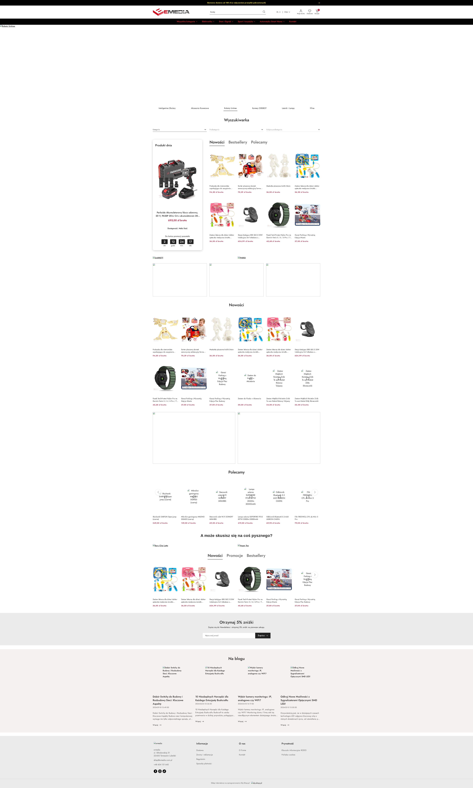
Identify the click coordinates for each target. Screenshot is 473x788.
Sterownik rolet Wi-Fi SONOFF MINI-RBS (164, 517)
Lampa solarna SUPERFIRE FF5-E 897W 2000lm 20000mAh (193, 517)
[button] (187, 22)
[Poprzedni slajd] (5, 65)
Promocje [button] (235, 555)
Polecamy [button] (236, 472)
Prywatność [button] (288, 743)
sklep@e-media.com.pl (163, 760)
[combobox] (180, 130)
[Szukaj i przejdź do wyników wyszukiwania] (264, 12)
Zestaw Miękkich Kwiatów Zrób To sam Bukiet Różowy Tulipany (278, 399)
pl (278, 12)
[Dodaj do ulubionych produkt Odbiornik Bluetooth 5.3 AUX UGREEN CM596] (232, 482)
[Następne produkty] (315, 492)
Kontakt (242, 754)
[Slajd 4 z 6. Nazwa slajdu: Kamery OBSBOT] (236, 65)
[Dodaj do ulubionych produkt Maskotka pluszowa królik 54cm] (289, 152)
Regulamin (200, 759)
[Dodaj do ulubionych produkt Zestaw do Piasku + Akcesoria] (260, 364)
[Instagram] (160, 771)
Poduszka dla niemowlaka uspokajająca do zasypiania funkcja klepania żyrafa (220, 187)
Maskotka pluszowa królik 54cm (278, 186)
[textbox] (156, 129)
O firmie (242, 750)
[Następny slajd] (468, 65)
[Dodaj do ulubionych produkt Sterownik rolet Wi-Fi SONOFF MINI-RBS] (175, 482)
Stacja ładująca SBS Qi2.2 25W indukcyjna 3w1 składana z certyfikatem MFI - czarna (250, 236)
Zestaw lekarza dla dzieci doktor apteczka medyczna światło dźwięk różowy (222, 236)
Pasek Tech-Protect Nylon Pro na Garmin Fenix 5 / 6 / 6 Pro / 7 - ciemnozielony (278, 236)
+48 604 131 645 (161, 764)
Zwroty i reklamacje (204, 754)
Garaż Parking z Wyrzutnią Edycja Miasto (305, 236)
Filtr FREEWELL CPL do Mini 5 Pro (249, 517)
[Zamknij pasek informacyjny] (319, 3)
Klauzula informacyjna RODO (294, 750)
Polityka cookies (288, 754)
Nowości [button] (215, 555)
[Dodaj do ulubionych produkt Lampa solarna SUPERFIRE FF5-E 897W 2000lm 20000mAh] (204, 482)
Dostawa (199, 750)
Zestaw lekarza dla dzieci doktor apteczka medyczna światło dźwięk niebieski (307, 187)
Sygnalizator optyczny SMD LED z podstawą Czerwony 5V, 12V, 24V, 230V (307, 517)
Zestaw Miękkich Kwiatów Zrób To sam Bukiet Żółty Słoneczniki (307, 399)
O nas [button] (242, 743)
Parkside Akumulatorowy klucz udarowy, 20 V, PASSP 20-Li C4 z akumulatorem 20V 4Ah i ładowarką (177, 214)
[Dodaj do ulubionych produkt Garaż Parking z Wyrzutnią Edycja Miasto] (317, 201)
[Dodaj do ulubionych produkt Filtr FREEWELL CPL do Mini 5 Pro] (260, 482)
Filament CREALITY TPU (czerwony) (275, 517)
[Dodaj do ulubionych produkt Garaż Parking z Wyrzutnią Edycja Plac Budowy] (232, 364)
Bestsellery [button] (256, 555)
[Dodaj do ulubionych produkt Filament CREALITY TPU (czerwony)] (289, 482)
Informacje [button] (202, 743)
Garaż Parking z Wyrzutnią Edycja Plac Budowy (220, 399)
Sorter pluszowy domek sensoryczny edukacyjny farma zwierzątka (249, 187)
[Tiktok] (164, 771)
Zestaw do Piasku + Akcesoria (249, 398)
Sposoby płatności (204, 763)
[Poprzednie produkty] (158, 492)
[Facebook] (155, 771)
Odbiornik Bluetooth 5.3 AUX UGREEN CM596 (221, 517)
